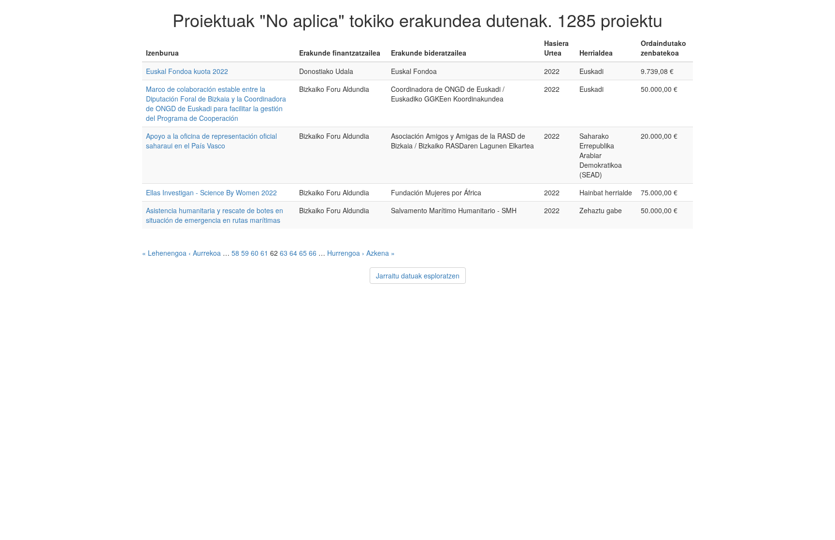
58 (235, 253)
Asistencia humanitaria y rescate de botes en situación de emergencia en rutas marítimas (214, 215)
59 (245, 253)
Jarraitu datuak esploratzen (418, 275)
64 (293, 253)
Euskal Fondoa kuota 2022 (187, 71)
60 (255, 253)
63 (284, 253)
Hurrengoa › (345, 253)
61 (264, 253)
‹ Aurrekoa (204, 253)
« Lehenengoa (164, 253)
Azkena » (380, 253)
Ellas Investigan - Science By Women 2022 (211, 192)
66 (313, 253)
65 (303, 253)
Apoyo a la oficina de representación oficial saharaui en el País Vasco (211, 140)
